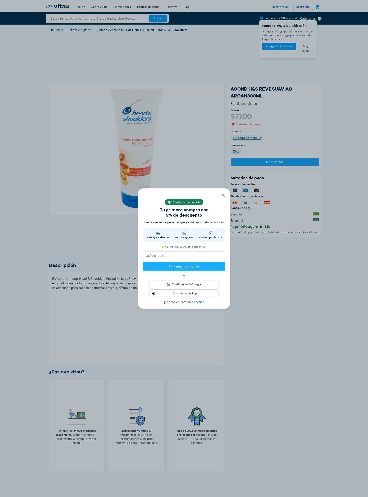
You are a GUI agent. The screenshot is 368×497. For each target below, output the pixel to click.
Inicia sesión (196, 302)
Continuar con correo (184, 266)
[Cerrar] (223, 195)
